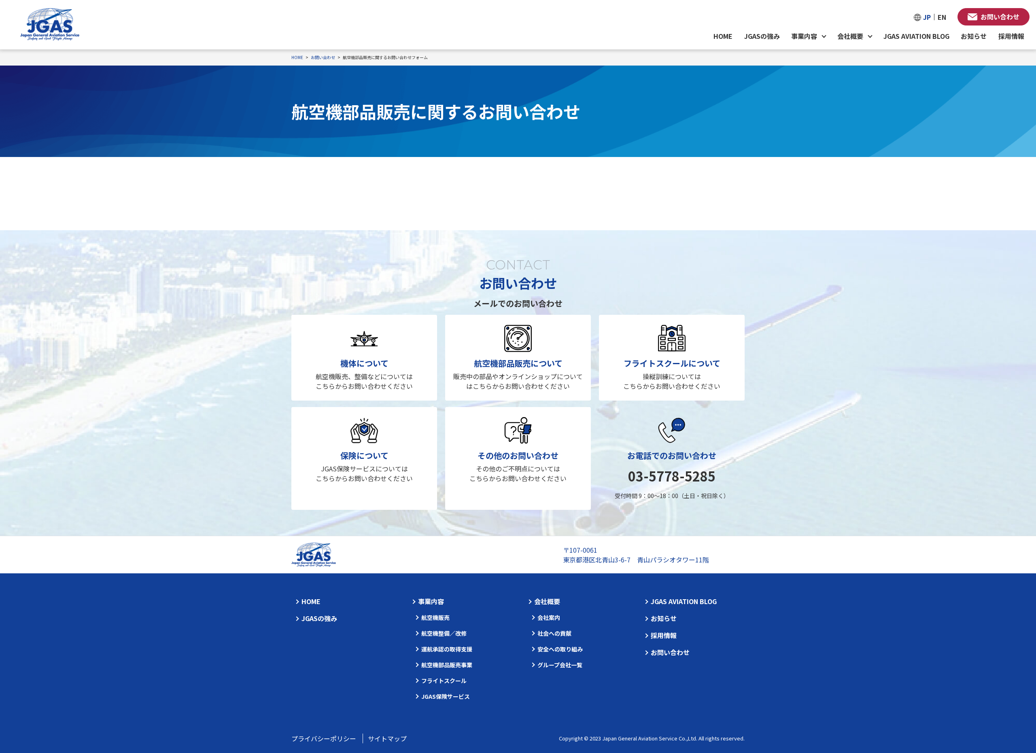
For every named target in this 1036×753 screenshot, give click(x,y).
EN (942, 17)
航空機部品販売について (518, 363)
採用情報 (1011, 36)
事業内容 (431, 601)
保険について (364, 455)
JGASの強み (762, 36)
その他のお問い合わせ (518, 455)
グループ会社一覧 (559, 665)
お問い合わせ (1000, 16)
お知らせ (974, 36)
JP (927, 17)
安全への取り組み (560, 649)
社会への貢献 (554, 633)
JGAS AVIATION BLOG (916, 36)
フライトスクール (444, 681)
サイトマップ (387, 738)
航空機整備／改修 (444, 633)
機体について (364, 363)
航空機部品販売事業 (446, 665)
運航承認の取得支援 (446, 649)
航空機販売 (435, 617)
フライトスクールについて (672, 363)
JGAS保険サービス (445, 696)
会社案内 (548, 617)
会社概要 (547, 601)
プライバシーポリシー (323, 738)
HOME (722, 36)
